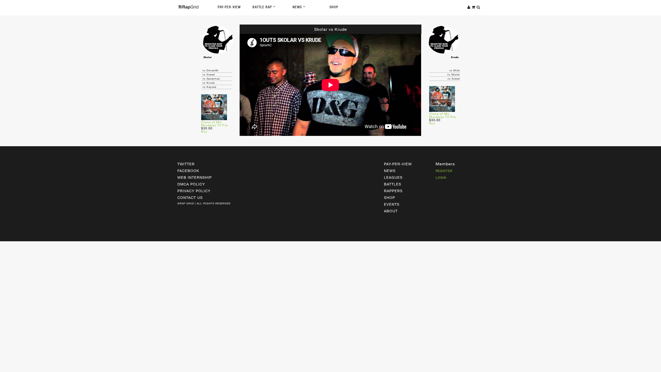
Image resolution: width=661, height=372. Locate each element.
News (298, 7)
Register (444, 171)
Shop (333, 7)
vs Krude (208, 82)
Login (441, 177)
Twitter (186, 164)
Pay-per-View (398, 164)
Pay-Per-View (229, 7)
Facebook (188, 170)
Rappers (393, 191)
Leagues (393, 177)
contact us (190, 197)
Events (391, 204)
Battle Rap (263, 7)
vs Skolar (453, 74)
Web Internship (194, 177)
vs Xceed (208, 74)
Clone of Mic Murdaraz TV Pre (214, 123)
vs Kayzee (209, 86)
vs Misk (454, 70)
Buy (204, 131)
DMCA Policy (191, 184)
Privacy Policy (193, 191)
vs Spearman (211, 78)
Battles (392, 184)
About (391, 211)
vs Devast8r (210, 70)
